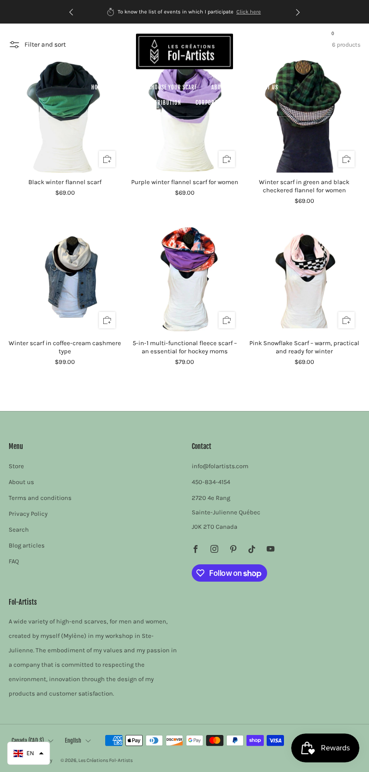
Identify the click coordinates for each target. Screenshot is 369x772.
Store (126, 87)
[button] (28, 753)
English (73, 740)
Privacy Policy (28, 513)
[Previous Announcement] (71, 11)
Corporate (209, 103)
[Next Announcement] (298, 11)
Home (98, 87)
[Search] (350, 36)
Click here (248, 12)
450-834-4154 (211, 482)
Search (19, 529)
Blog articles (27, 545)
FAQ (14, 561)
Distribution (164, 103)
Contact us (263, 87)
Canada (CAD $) (28, 740)
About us (223, 87)
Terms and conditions (40, 497)
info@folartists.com (220, 466)
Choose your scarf (172, 87)
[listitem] (184, 12)
